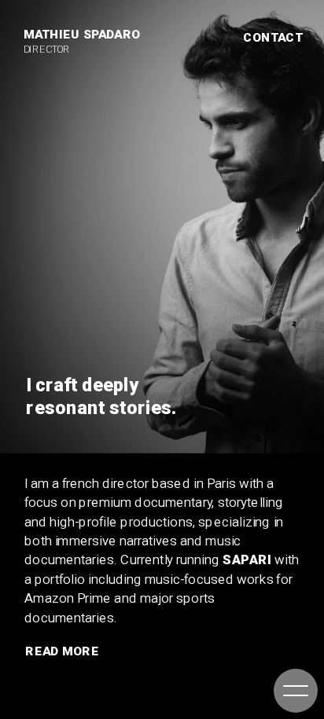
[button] (296, 691)
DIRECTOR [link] (47, 48)
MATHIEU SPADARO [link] (82, 35)
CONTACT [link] (273, 37)
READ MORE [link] (62, 651)
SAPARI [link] (247, 559)
